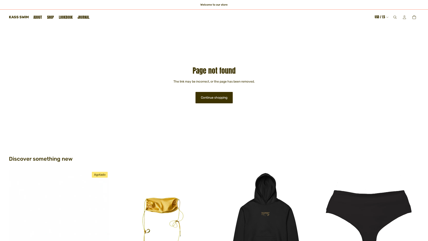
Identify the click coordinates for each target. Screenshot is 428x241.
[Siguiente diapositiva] (206, 220)
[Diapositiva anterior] (119, 220)
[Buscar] (395, 17)
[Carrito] (414, 17)
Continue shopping (214, 98)
